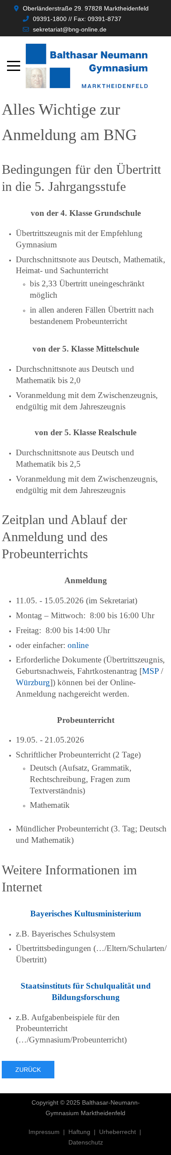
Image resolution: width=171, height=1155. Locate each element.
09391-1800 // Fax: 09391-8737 (77, 18)
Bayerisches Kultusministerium (85, 913)
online (78, 645)
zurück (28, 1069)
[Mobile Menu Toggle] (13, 66)
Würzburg (33, 682)
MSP (150, 671)
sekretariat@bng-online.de (70, 29)
